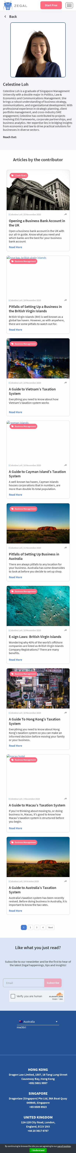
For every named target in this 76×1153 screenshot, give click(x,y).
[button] (38, 1021)
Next (50, 927)
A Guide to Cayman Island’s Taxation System (37, 473)
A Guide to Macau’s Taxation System (37, 805)
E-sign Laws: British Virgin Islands (35, 636)
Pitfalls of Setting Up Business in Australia (34, 556)
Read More (15, 247)
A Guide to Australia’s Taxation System (32, 889)
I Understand (38, 1150)
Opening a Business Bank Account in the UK (37, 222)
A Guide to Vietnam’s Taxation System (32, 391)
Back (13, 16)
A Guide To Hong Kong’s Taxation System (34, 721)
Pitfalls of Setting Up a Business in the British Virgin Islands (35, 308)
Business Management (25, 261)
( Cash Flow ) (21, 175)
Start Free (51, 5)
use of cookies (64, 1146)
